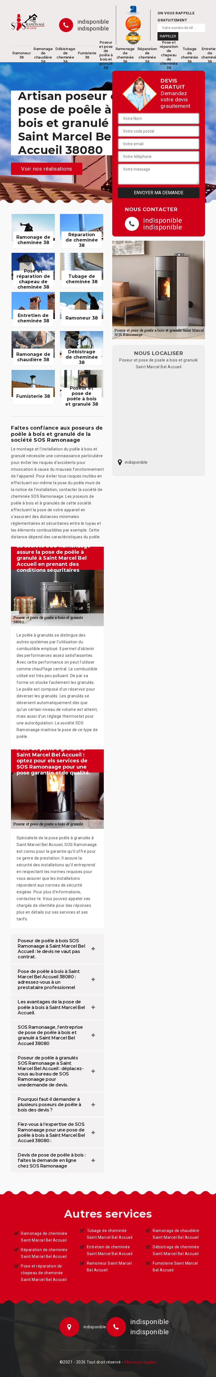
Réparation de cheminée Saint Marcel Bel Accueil (44, 1253)
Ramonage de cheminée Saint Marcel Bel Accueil (44, 1236)
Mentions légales (140, 1362)
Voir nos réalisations (46, 168)
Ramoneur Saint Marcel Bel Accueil (109, 1266)
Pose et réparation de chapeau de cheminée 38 (169, 55)
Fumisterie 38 (87, 55)
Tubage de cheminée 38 (189, 55)
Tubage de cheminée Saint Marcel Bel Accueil (110, 1234)
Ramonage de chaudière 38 (43, 55)
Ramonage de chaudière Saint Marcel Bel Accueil (176, 1234)
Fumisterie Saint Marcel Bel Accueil (175, 1266)
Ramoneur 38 (21, 55)
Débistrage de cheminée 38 (65, 55)
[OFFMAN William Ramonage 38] (28, 22)
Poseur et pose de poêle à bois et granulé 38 (106, 55)
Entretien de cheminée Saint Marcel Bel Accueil (110, 1250)
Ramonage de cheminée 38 (125, 55)
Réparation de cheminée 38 (147, 55)
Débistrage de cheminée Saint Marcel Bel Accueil (176, 1250)
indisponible (93, 21)
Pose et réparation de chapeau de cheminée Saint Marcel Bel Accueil (44, 1273)
